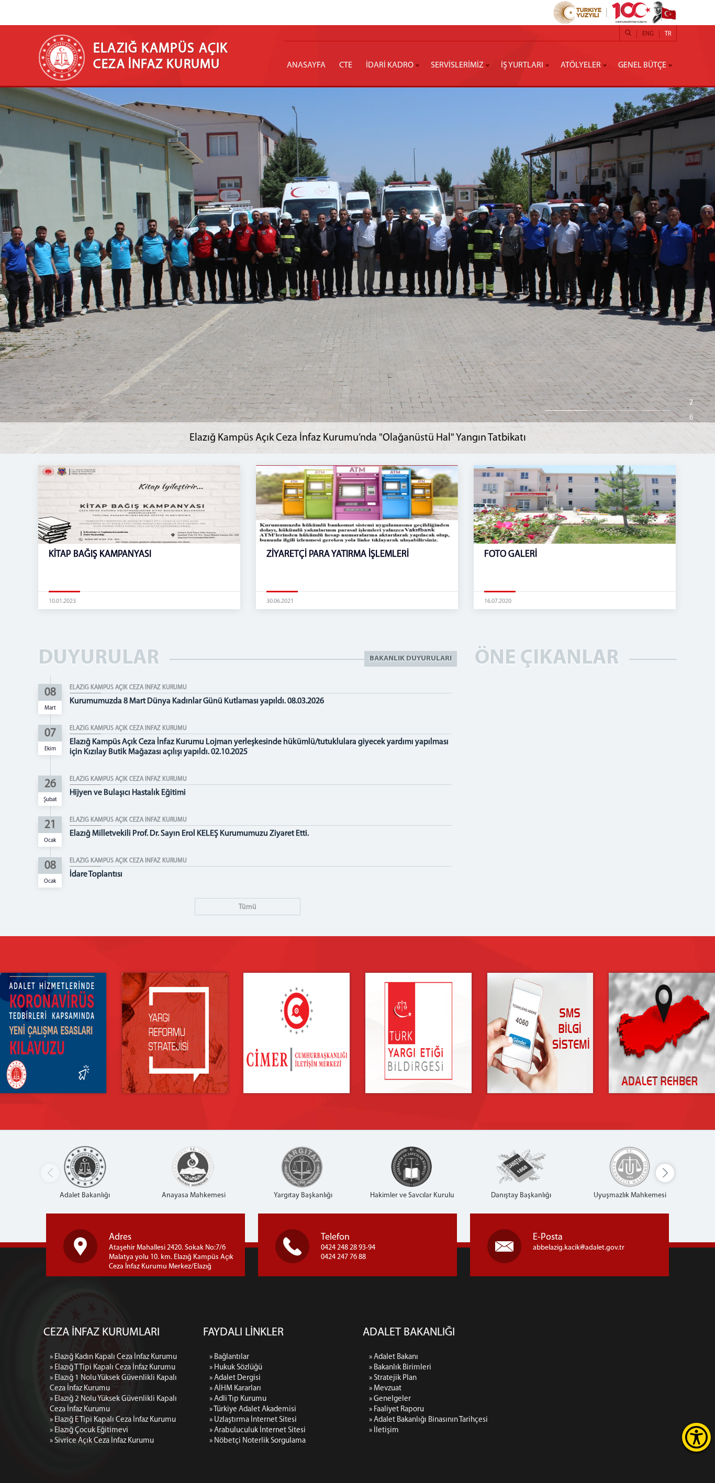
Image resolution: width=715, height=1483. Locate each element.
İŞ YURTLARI (522, 65)
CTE (345, 65)
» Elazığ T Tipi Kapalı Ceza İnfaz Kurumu (112, 1368)
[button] (665, 1173)
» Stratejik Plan (393, 1378)
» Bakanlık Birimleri (400, 1368)
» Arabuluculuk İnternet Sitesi (257, 1430)
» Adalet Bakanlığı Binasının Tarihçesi (428, 1420)
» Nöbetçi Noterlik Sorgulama (257, 1441)
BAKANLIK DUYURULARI (411, 658)
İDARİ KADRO (390, 65)
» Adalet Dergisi (235, 1378)
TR (668, 34)
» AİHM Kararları (235, 1388)
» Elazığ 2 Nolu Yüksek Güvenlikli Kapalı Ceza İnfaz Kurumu (113, 1404)
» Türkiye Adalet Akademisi (252, 1409)
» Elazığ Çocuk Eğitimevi (89, 1430)
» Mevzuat (385, 1388)
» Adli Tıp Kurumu (237, 1399)
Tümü (247, 907)
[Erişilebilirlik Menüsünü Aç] (696, 1437)
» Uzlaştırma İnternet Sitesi (253, 1420)
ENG (648, 34)
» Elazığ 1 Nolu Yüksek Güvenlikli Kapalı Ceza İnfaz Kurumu (113, 1383)
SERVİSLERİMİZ (457, 65)
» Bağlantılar (229, 1357)
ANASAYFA (306, 65)
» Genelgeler (390, 1399)
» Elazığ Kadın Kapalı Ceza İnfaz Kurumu (113, 1357)
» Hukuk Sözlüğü (235, 1368)
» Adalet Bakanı (393, 1357)
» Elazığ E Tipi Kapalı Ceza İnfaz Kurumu (113, 1420)
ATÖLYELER (581, 65)
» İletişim (384, 1430)
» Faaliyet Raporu (396, 1409)
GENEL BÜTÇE (642, 65)
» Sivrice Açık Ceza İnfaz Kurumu (102, 1441)
